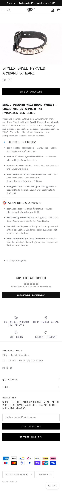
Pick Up (13, 482)
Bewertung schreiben (31, 294)
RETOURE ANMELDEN (31, 437)
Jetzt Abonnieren (30, 426)
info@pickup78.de (20, 355)
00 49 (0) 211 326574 (31, 360)
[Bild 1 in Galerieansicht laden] (31, 43)
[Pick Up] (31, 10)
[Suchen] (10, 10)
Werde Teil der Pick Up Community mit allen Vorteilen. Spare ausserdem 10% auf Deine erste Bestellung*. (30, 404)
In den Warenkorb (31, 91)
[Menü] (3, 10)
